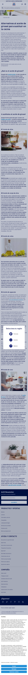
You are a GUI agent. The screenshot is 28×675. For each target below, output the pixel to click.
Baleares (16, 346)
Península (16, 333)
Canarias (16, 340)
